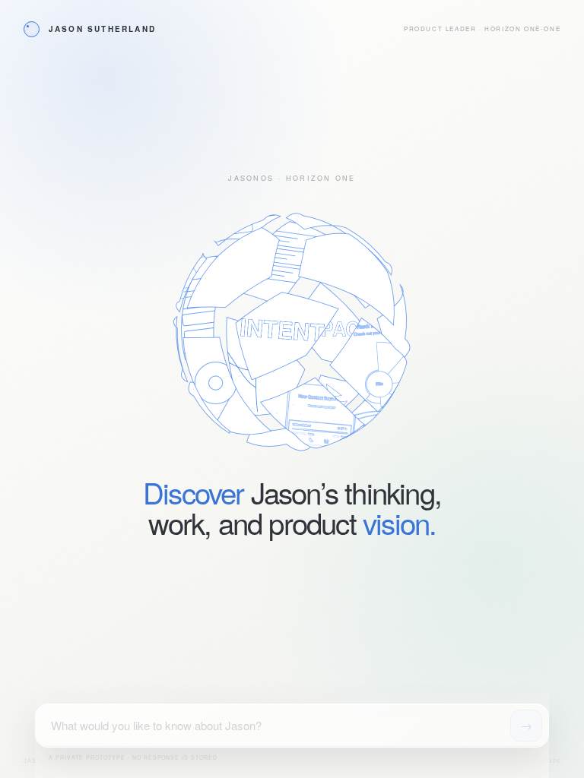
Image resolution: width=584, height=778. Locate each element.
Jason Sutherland (102, 29)
